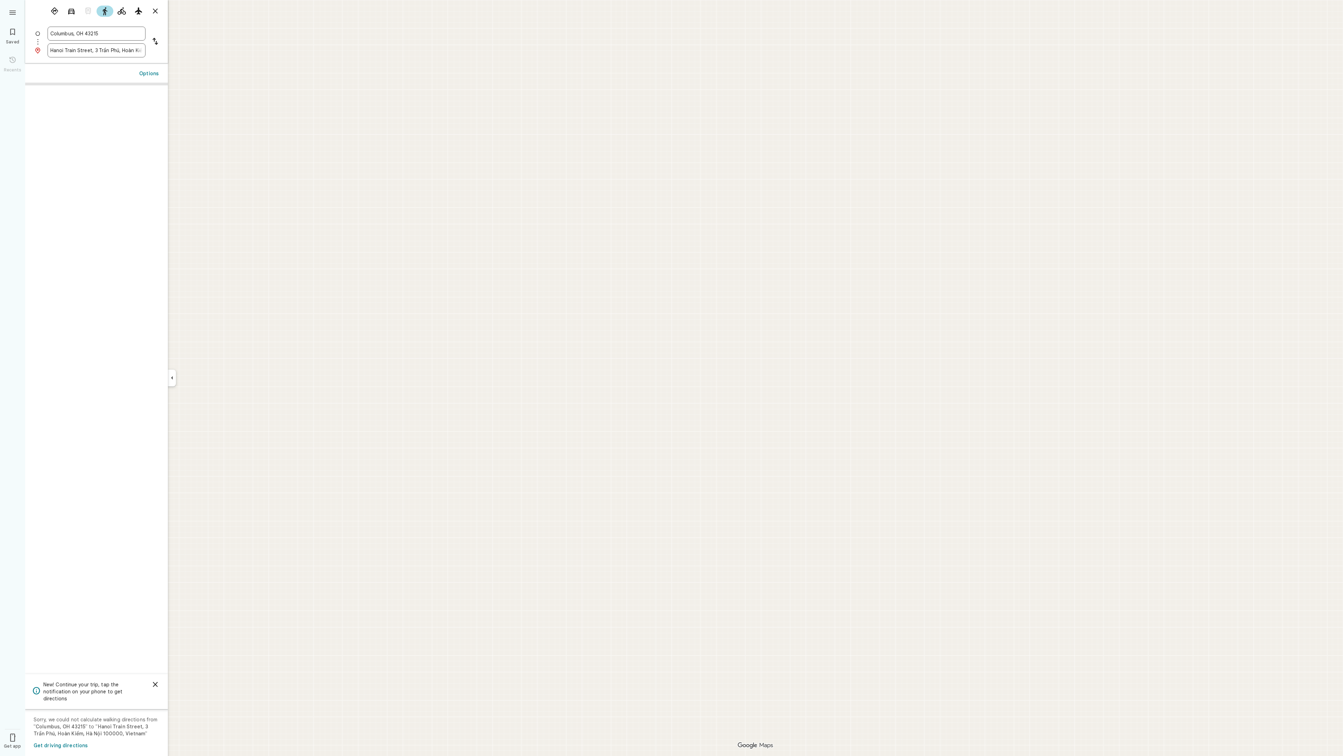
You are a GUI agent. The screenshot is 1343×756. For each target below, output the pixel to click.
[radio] (54, 11)
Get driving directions (61, 745)
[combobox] (96, 34)
